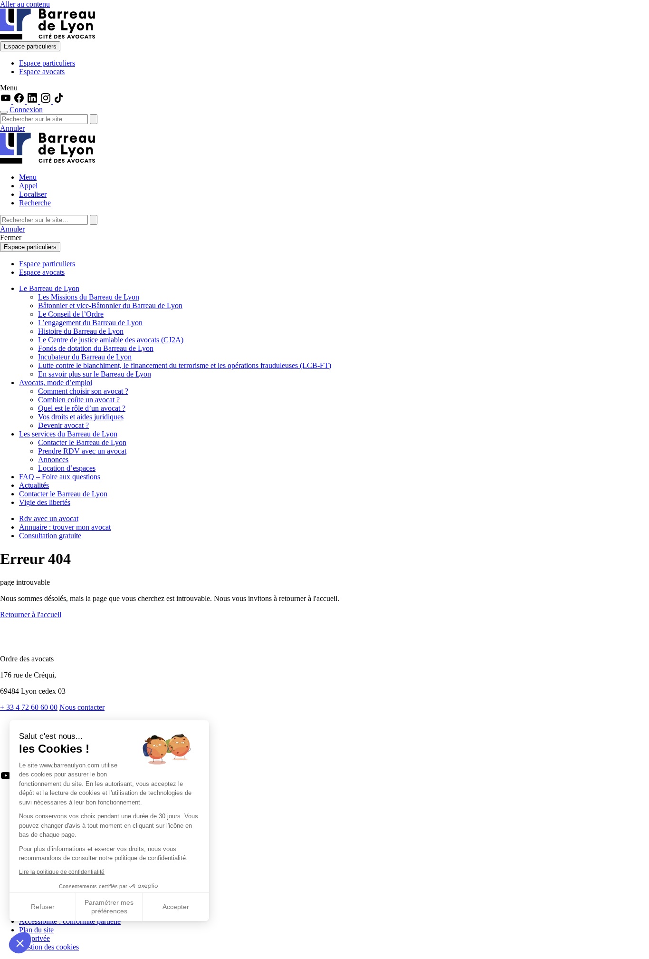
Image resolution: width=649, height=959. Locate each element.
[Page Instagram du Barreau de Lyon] (46, 101)
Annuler (12, 128)
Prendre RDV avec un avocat (82, 451)
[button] (20, 942)
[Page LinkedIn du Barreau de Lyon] (33, 101)
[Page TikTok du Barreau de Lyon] (59, 101)
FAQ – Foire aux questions (59, 477)
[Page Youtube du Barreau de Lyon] (6, 101)
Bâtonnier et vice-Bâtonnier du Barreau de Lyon (110, 305)
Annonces (53, 459)
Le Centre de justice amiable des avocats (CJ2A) (110, 340)
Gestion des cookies (49, 947)
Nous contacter (82, 707)
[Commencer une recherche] (4, 112)
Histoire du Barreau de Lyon (81, 331)
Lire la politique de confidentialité (62, 872)
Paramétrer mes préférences (109, 907)
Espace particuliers (30, 46)
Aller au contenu (25, 4)
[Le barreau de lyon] (40, 643)
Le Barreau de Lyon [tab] (49, 288)
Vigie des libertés (44, 502)
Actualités (34, 485)
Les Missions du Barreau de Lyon (88, 297)
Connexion (26, 110)
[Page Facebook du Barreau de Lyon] (20, 101)
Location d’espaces (66, 468)
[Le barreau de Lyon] (47, 37)
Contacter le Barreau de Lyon (82, 442)
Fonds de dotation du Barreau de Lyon (95, 348)
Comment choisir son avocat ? (83, 391)
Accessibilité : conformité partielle (70, 921)
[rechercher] (93, 119)
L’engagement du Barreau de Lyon (90, 323)
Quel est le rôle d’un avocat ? (81, 408)
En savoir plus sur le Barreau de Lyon (94, 374)
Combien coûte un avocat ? (79, 400)
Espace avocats (42, 72)
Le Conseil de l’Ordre (71, 314)
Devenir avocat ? (63, 425)
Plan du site (36, 930)
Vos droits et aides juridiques (81, 417)
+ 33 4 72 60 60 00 (28, 707)
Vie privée (34, 938)
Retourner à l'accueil (30, 614)
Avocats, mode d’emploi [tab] (55, 382)
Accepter (175, 907)
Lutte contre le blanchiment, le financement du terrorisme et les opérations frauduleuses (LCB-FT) (184, 365)
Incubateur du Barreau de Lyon (85, 357)
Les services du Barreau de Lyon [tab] (68, 434)
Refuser (43, 907)
